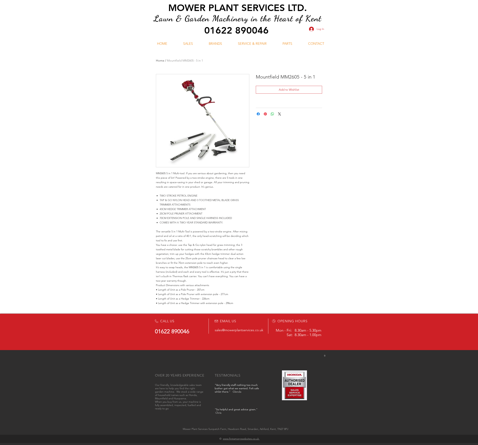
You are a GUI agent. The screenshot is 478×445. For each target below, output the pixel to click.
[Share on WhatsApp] (272, 114)
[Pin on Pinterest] (265, 114)
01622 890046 (236, 30)
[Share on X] (279, 114)
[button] (188, 43)
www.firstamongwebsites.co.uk (241, 438)
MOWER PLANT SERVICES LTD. (237, 7)
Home (160, 60)
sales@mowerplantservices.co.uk (239, 330)
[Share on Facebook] (258, 114)
